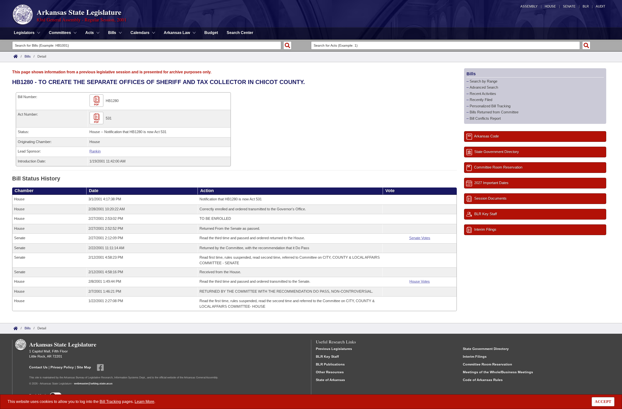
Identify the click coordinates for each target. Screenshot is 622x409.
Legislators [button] (24, 33)
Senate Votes (419, 238)
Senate (569, 6)
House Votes (419, 281)
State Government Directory (486, 349)
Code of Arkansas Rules (483, 380)
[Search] (287, 45)
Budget (211, 33)
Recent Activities (483, 94)
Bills (28, 56)
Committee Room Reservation (487, 364)
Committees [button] (60, 33)
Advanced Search (484, 87)
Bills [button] (112, 33)
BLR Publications (330, 364)
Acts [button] (89, 33)
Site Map (84, 367)
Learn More (144, 402)
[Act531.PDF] (97, 118)
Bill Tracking (110, 402)
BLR (586, 6)
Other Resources (330, 372)
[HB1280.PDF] (97, 101)
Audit (600, 6)
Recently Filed (481, 100)
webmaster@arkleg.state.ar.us (93, 383)
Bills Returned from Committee (494, 112)
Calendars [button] (139, 33)
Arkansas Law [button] (177, 33)
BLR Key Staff (327, 356)
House (550, 6)
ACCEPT (603, 402)
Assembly (529, 6)
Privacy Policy (62, 367)
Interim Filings (475, 356)
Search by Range (483, 81)
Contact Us (38, 367)
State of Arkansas (330, 380)
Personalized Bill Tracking (490, 106)
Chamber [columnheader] (24, 190)
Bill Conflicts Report (485, 118)
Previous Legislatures (334, 349)
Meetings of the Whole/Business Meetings (498, 372)
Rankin (95, 151)
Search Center (240, 33)
